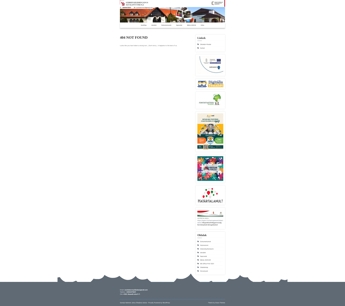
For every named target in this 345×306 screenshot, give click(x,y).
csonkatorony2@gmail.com (144, 7)
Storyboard (204, 271)
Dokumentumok (166, 25)
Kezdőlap (144, 25)
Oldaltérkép (204, 267)
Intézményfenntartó (207, 249)
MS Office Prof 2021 (207, 264)
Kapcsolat (179, 25)
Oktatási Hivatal (205, 44)
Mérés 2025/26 (191, 25)
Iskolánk (154, 25)
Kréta (202, 25)
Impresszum (204, 245)
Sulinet (202, 48)
